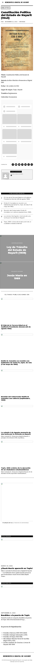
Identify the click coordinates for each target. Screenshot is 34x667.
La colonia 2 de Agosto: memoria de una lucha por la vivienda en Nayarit (17, 217)
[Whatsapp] (28, 164)
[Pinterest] (22, 164)
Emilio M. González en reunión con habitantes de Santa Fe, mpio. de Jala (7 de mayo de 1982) (18, 204)
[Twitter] (19, 164)
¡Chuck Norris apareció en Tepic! (17, 568)
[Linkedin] (25, 164)
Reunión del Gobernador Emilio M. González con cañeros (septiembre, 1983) (17, 211)
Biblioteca (6, 7)
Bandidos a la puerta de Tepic (15, 615)
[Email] (32, 164)
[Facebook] (13, 164)
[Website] (11, 175)
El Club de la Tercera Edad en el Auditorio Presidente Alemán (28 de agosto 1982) (17, 198)
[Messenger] (16, 164)
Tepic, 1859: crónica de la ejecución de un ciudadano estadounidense (17, 222)
